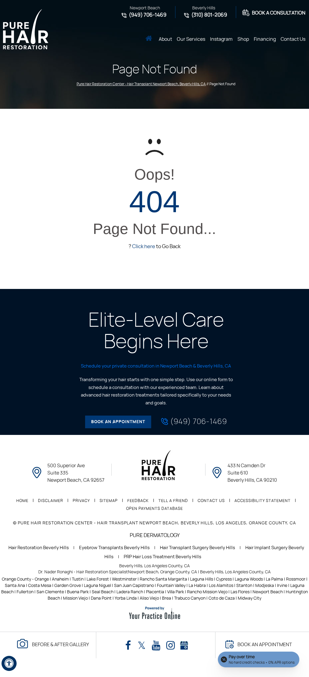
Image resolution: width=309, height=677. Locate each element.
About (165, 39)
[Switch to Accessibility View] (9, 663)
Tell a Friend (173, 501)
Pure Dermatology (155, 535)
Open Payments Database (154, 509)
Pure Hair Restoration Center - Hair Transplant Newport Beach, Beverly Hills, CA (141, 84)
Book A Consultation (278, 13)
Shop (243, 39)
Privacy (81, 501)
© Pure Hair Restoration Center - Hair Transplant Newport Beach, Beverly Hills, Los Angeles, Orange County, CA (154, 523)
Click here (143, 246)
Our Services (191, 39)
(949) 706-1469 (148, 15)
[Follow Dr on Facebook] (128, 646)
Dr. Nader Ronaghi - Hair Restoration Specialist (83, 572)
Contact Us (293, 39)
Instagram (221, 39)
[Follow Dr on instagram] (170, 646)
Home (148, 39)
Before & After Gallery (60, 644)
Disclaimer (50, 501)
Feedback (138, 501)
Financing (265, 39)
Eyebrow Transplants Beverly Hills (114, 548)
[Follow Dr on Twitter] (141, 646)
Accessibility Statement (262, 501)
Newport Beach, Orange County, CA (162, 572)
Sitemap (109, 501)
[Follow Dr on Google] (184, 644)
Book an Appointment (118, 422)
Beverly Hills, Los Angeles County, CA (154, 566)
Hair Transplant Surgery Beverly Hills (197, 548)
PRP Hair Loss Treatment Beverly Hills (162, 557)
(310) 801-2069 (209, 15)
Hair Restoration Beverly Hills (38, 548)
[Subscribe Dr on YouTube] (156, 646)
